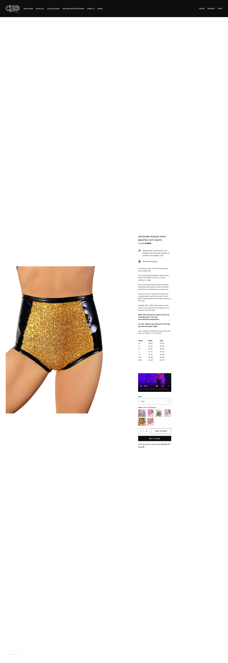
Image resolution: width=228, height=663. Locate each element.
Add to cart (161, 431)
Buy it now (154, 439)
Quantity (141, 435)
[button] (108, 25)
